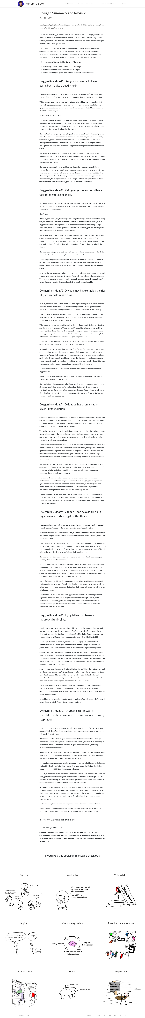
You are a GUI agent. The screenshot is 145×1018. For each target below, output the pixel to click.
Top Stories (68, 4)
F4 (120, 1015)
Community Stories (85, 4)
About (124, 4)
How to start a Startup (107, 4)
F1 (105, 1015)
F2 (110, 1015)
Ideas (98, 1015)
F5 (125, 1015)
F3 (115, 1015)
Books (89, 1015)
